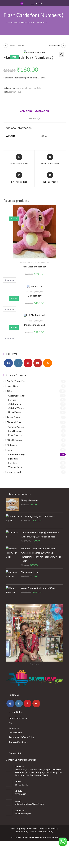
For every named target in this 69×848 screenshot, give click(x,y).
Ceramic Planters (16, 427)
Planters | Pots (14, 422)
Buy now (9, 280)
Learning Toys (14, 91)
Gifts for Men (14, 404)
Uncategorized (43, 262)
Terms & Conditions (18, 742)
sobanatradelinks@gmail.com (29, 804)
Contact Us (14, 728)
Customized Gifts (16, 395)
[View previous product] (6, 45)
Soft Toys (30, 262)
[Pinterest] (28, 363)
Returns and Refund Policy (41, 831)
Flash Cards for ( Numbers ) (34, 22)
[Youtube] (37, 363)
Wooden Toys (15, 467)
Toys (36, 262)
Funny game (13, 386)
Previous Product (16, 45)
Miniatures (13, 458)
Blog (11, 723)
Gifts (9, 391)
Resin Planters (15, 435)
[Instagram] (18, 363)
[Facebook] (8, 363)
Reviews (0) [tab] (34, 118)
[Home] (4, 22)
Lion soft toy (34, 295)
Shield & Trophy (14, 440)
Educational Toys (24, 88)
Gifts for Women (16, 408)
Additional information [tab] (34, 111)
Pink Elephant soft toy (34, 266)
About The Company (19, 718)
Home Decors (14, 412)
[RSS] (47, 363)
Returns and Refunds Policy (21, 737)
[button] (61, 54)
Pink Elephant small (34, 324)
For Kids (37, 88)
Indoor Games (14, 417)
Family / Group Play (16, 381)
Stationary (12, 445)
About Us (14, 828)
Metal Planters (15, 431)
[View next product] (63, 45)
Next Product (54, 45)
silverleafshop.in (23, 813)
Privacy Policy (15, 732)
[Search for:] (50, 3)
